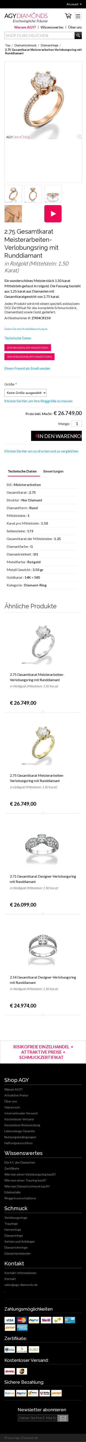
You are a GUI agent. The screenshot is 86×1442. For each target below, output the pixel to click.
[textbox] (43, 35)
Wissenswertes (52, 27)
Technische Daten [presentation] (22, 471)
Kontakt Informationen (20, 1273)
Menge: (64, 423)
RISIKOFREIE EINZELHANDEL (41, 1046)
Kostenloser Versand (19, 1119)
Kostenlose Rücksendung (22, 1125)
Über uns (75, 27)
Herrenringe (12, 1229)
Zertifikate (11, 1168)
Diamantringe (13, 1235)
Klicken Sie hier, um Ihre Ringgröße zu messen (38, 401)
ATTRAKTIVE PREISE (41, 1052)
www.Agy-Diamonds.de (22, 1438)
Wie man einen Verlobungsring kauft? (30, 1174)
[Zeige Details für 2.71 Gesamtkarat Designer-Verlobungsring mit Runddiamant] (43, 844)
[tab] (22, 471)
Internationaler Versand (20, 1113)
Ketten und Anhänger (19, 1241)
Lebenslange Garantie (19, 1131)
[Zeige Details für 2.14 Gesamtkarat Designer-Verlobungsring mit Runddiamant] (43, 945)
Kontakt (10, 1279)
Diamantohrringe (16, 1247)
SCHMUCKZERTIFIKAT (41, 1057)
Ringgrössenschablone (20, 1198)
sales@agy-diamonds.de (20, 1285)
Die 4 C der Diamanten (19, 1162)
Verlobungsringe (15, 1217)
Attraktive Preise (16, 1095)
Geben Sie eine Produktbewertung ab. (26, 328)
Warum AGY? (25, 27)
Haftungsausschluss (18, 1143)
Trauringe (11, 1223)
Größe (9, 384)
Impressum (12, 1107)
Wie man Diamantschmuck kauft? (27, 1186)
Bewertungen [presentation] (53, 471)
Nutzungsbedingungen (20, 1137)
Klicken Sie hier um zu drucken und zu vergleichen (41, 451)
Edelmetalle (12, 1192)
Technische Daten (17, 338)
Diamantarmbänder (17, 1253)
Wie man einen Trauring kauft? (25, 1180)
